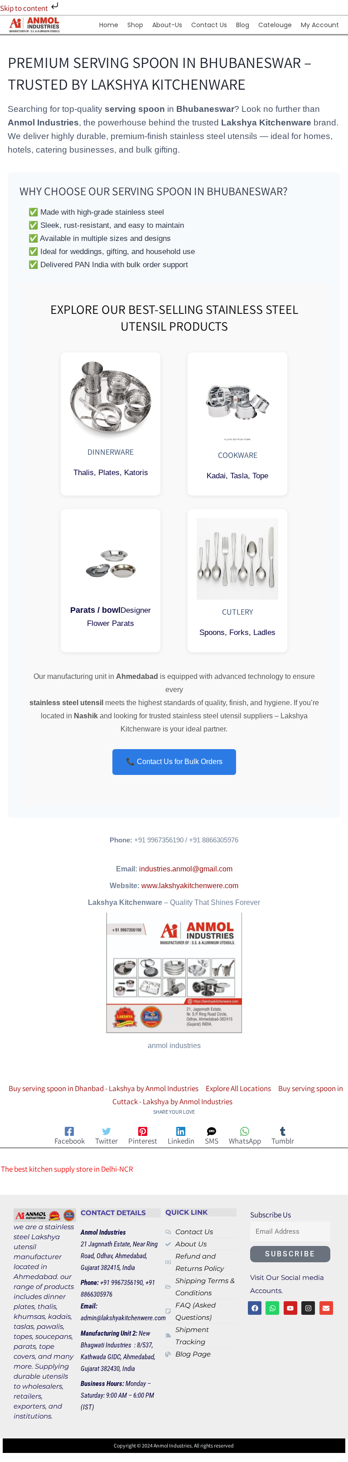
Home (108, 24)
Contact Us (209, 24)
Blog (242, 24)
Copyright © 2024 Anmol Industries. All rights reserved (174, 1445)
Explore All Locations (238, 1088)
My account (320, 24)
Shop (135, 24)
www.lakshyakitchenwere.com (189, 885)
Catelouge (275, 24)
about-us (167, 24)
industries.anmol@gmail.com (185, 869)
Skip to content (24, 8)
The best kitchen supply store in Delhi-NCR (67, 1169)
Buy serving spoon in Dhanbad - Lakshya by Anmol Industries (103, 1088)
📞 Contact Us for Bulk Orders (174, 761)
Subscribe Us (270, 1215)
